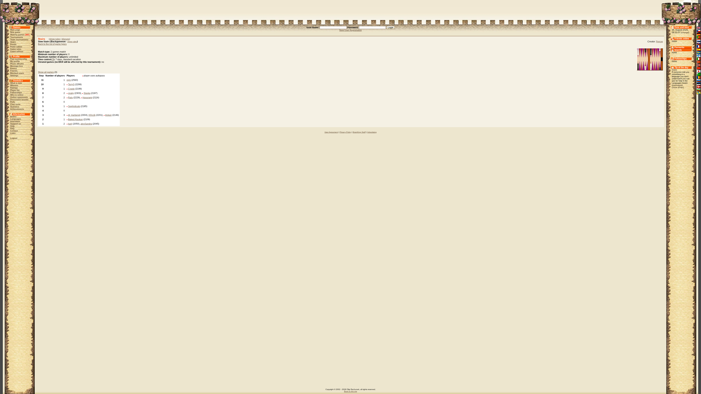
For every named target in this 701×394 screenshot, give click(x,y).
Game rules (15, 49)
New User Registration (350, 30)
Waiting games (17, 35)
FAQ (12, 128)
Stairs (13, 42)
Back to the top (350, 391)
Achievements (17, 109)
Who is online (16, 95)
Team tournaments (19, 39)
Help (12, 126)
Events (13, 68)
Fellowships (16, 92)
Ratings (14, 88)
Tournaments (16, 37)
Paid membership (18, 59)
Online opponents (19, 97)
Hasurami (87, 97)
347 (27, 35)
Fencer (659, 41)
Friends (14, 71)
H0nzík (92, 115)
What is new (16, 83)
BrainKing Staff (359, 132)
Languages (15, 119)
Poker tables (16, 47)
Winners (14, 85)
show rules (54, 39)
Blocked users (17, 73)
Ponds (13, 44)
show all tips (678, 87)
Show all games (46, 72)
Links (13, 133)
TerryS (71, 84)
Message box (16, 66)
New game (15, 32)
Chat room (15, 104)
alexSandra (86, 124)
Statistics (14, 107)
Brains (13, 116)
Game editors (16, 51)
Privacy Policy (345, 132)
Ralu (70, 97)
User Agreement (331, 132)
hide (674, 70)
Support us (15, 124)
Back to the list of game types (52, 44)
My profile (15, 61)
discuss (65, 39)
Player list (15, 90)
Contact (14, 131)
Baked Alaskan (75, 119)
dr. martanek (74, 115)
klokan (108, 115)
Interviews (15, 121)
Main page (15, 30)
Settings (14, 75)
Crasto (71, 89)
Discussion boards (19, 99)
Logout (13, 138)
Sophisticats (74, 106)
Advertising (372, 132)
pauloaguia (677, 85)
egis (69, 80)
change (685, 32)
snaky (71, 93)
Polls (12, 102)
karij (70, 124)
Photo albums (17, 64)
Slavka (87, 93)
